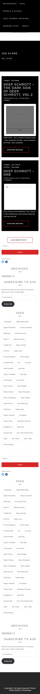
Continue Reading (15, 150)
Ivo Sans (28, 362)
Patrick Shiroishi (9, 415)
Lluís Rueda (8, 380)
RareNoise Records (24, 421)
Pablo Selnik (19, 409)
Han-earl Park (8, 362)
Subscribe (8, 304)
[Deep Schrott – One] (20, 196)
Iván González (8, 368)
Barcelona (7, 333)
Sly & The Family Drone (25, 433)
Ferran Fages (24, 357)
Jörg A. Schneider (9, 374)
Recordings (10, 4)
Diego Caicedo (21, 345)
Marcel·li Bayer (9, 392)
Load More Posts (19, 240)
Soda (5, 438)
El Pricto (6, 351)
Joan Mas (21, 368)
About (25, 26)
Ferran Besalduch (9, 357)
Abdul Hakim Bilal (22, 322)
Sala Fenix (20, 427)
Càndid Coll (7, 345)
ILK (19, 362)
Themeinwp (26, 690)
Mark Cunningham (10, 398)
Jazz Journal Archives (16, 18)
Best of (6, 339)
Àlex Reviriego (8, 444)
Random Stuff (11, 26)
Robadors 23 (8, 427)
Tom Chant (15, 438)
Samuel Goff (8, 433)
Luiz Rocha (20, 380)
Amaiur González (26, 327)
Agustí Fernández (9, 327)
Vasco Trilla (28, 438)
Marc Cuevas (8, 386)
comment (7, 100)
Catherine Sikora (19, 339)
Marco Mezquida (24, 392)
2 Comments (8, 180)
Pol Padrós (23, 415)
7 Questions (8, 322)
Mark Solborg (25, 398)
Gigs (22, 4)
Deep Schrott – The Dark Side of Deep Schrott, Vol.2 (19, 89)
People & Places (12, 11)
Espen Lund (18, 351)
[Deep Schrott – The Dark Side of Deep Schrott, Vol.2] (20, 120)
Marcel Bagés (22, 386)
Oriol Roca (7, 409)
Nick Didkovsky (22, 403)
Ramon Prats (8, 421)
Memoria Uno (8, 403)
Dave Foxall (25, 98)
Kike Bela (23, 374)
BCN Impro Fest (20, 333)
